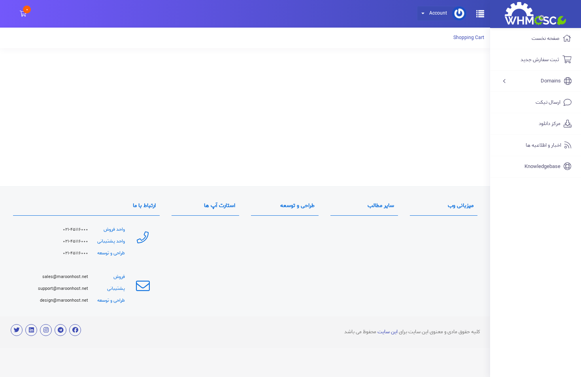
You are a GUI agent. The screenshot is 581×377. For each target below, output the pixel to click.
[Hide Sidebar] (480, 13)
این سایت (387, 332)
